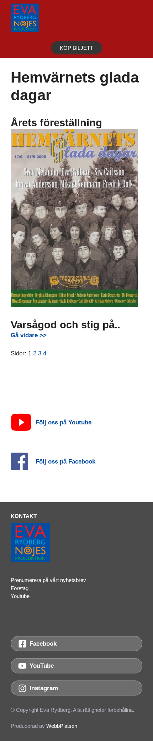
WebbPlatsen (61, 726)
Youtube (20, 596)
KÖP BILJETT (76, 48)
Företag (19, 588)
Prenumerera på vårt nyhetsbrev (48, 580)
